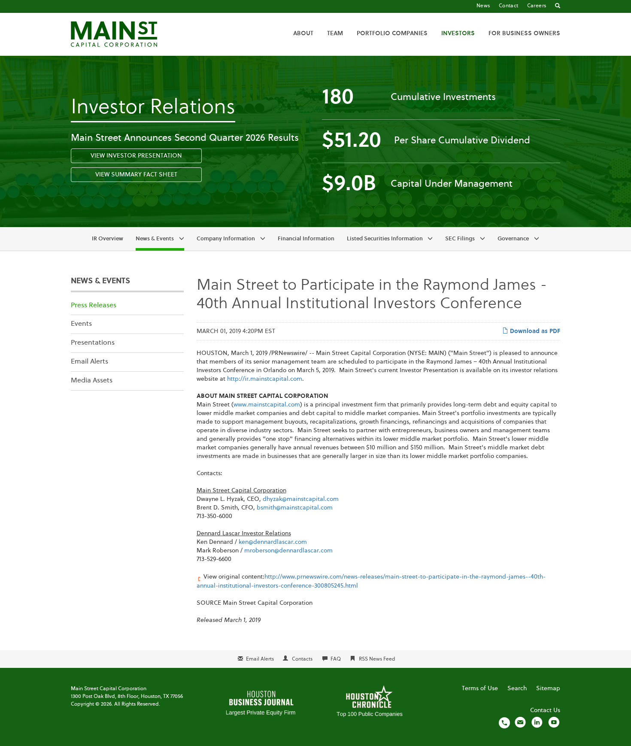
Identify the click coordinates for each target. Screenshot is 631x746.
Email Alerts (89, 361)
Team (335, 33)
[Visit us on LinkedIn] (537, 722)
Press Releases (93, 305)
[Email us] (520, 722)
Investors (458, 33)
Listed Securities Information (385, 239)
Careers (536, 6)
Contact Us (545, 710)
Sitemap (548, 688)
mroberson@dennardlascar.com (288, 551)
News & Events (155, 239)
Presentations (93, 343)
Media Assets (91, 380)
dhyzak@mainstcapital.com (301, 499)
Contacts (302, 659)
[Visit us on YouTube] (553, 722)
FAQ (336, 659)
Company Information (226, 239)
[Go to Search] (557, 6)
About (303, 33)
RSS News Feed (377, 659)
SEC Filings (460, 239)
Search (517, 688)
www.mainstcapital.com (267, 405)
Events (81, 324)
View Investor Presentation (136, 156)
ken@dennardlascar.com (273, 542)
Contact (509, 6)
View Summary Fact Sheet (136, 175)
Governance (513, 239)
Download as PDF (534, 331)
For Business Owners (524, 33)
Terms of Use (480, 688)
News (483, 6)
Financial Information (306, 239)
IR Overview (107, 239)
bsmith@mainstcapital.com (295, 508)
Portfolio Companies (392, 33)
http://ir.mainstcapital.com (264, 379)
